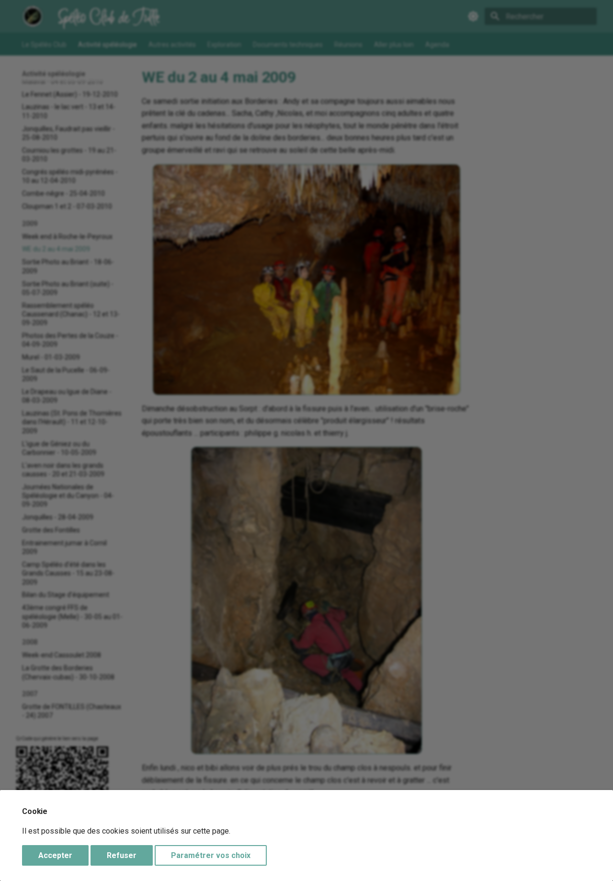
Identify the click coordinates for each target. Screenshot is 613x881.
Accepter (55, 855)
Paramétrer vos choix (210, 855)
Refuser (121, 855)
